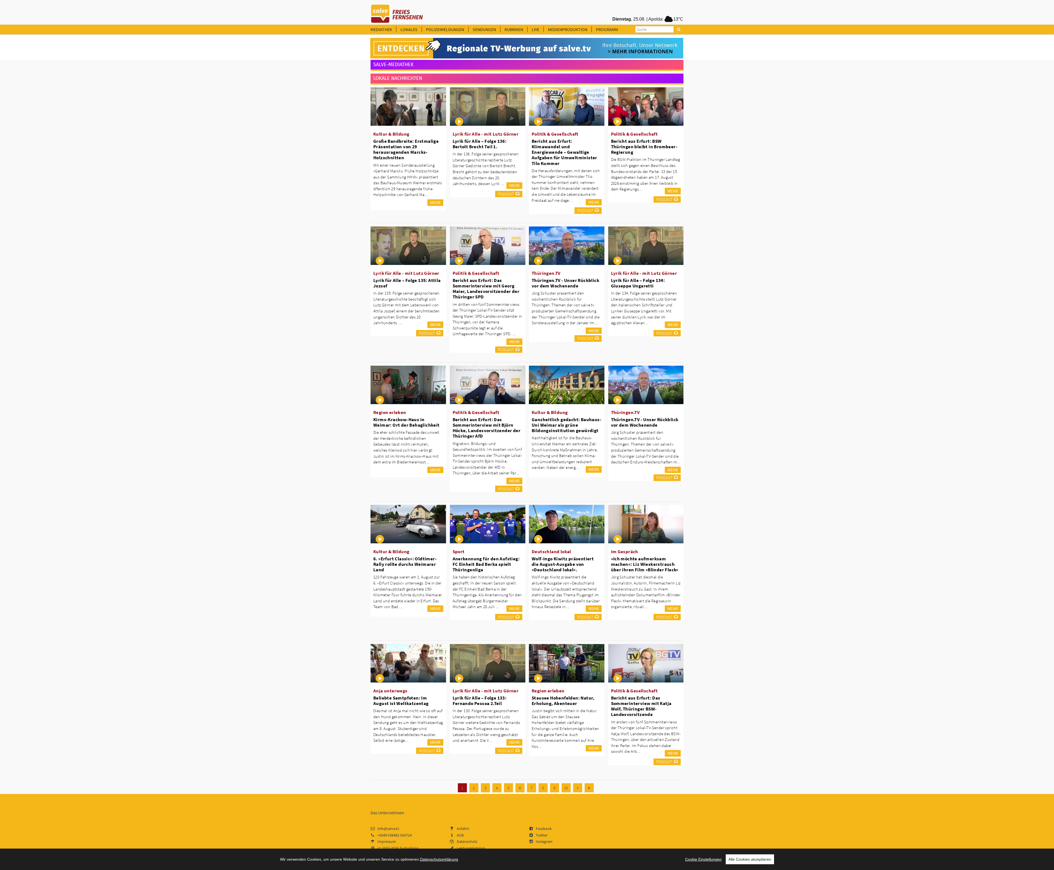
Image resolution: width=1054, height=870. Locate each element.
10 (566, 787)
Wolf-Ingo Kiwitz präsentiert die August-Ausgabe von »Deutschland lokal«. (563, 564)
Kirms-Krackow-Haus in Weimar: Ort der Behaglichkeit (406, 422)
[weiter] (577, 787)
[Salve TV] (397, 11)
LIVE (535, 29)
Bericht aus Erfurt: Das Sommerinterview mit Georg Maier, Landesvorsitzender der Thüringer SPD (486, 288)
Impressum (386, 841)
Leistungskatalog (471, 848)
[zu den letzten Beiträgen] (589, 787)
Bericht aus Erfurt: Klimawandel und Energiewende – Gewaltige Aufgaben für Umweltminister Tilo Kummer (564, 152)
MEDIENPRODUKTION (567, 29)
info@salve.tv (388, 828)
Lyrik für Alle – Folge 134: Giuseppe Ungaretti (638, 283)
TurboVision (409, 848)
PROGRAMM (607, 29)
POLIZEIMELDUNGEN (445, 29)
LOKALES (408, 29)
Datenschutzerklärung (439, 859)
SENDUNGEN (484, 29)
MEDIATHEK (381, 29)
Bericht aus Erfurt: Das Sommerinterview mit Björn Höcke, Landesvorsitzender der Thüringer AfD (487, 427)
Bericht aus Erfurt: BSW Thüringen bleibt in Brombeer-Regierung (644, 146)
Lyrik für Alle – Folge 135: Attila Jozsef (407, 283)
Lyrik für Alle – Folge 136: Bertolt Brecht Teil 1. (480, 144)
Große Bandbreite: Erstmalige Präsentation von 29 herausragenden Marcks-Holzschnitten (406, 149)
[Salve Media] (526, 48)
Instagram (544, 841)
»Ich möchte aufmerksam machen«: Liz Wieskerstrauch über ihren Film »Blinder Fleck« (645, 564)
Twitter (542, 835)
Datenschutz (467, 841)
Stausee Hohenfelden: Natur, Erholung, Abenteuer (563, 700)
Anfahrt (463, 828)
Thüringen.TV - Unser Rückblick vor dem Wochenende (565, 283)
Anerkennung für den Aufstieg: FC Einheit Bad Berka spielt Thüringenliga (486, 564)
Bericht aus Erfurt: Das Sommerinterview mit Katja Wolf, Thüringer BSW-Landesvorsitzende (641, 706)
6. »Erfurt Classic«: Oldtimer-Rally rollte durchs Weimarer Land (405, 564)
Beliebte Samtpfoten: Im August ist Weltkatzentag (401, 700)
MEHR (435, 202)
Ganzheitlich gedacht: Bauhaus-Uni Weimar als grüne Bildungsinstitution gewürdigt (566, 424)
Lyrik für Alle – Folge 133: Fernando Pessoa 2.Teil (480, 700)
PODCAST (506, 194)
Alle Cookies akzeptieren (749, 859)
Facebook (544, 828)
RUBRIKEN (513, 29)
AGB (460, 835)
